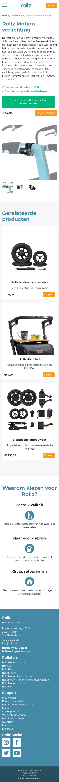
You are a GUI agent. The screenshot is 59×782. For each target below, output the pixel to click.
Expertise (7, 728)
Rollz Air (6, 666)
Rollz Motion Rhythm (14, 683)
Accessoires (17, 15)
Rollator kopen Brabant (16, 651)
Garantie (7, 708)
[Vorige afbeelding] (6, 153)
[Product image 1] (7, 187)
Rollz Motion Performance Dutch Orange (25, 679)
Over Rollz (8, 722)
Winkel (51, 5)
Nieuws (6, 725)
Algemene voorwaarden (29, 770)
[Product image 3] (32, 187)
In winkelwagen (46, 113)
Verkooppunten (11, 711)
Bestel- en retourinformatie (18, 704)
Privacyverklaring (30, 773)
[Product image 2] (19, 187)
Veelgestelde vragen (14, 715)
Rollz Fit (6, 686)
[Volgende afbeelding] (52, 153)
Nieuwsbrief (9, 697)
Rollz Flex (7, 669)
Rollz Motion (9, 672)
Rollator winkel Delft (14, 648)
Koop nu (48, 294)
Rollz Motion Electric (13, 662)
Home (5, 15)
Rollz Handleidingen (13, 718)
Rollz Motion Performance (17, 676)
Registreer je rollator (13, 701)
